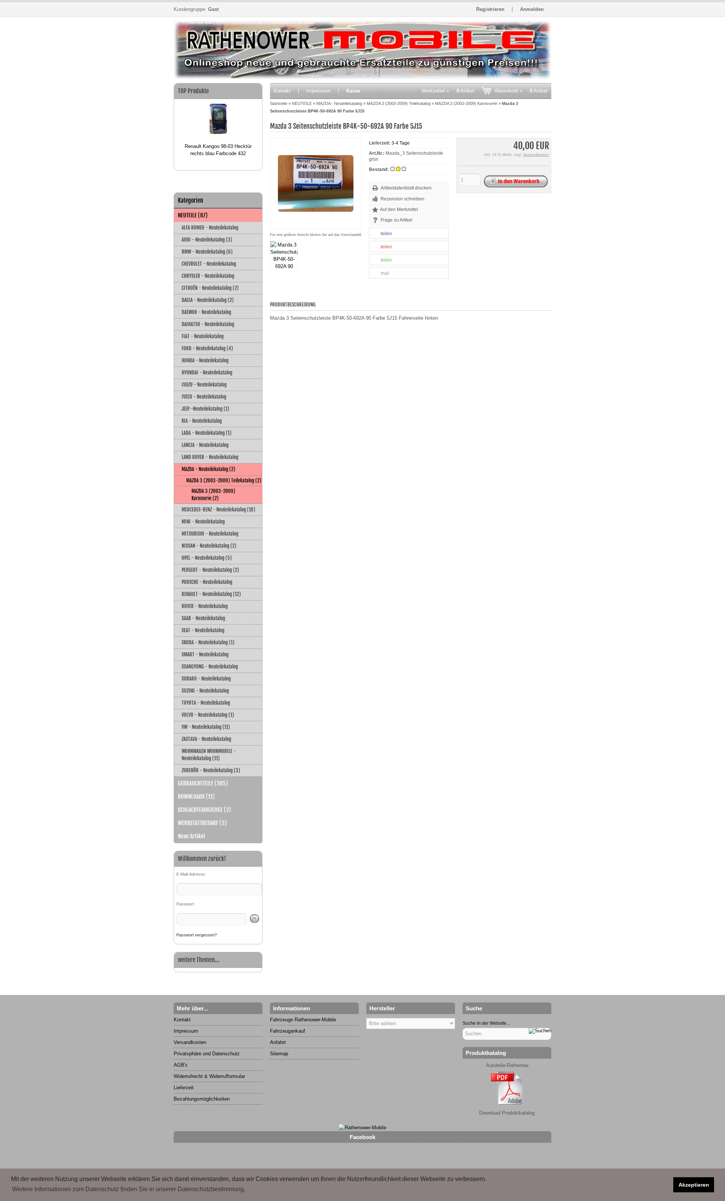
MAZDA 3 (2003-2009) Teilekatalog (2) (223, 480)
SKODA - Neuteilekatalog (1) (208, 642)
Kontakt (282, 91)
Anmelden (532, 9)
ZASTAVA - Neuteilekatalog (206, 739)
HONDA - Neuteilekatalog (205, 360)
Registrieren (490, 9)
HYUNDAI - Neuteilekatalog (207, 373)
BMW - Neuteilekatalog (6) (207, 252)
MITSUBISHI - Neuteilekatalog (210, 534)
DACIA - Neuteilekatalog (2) (208, 300)
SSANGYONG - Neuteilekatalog (210, 667)
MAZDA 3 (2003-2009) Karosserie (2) (213, 494)
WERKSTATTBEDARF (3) (202, 823)
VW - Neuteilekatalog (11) (206, 727)
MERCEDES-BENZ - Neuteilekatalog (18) (218, 510)
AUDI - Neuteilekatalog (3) (207, 240)
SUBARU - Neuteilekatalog (206, 679)
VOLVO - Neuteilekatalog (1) (208, 715)
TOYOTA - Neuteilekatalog (206, 703)
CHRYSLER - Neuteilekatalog (208, 276)
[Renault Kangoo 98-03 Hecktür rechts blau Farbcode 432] (218, 121)
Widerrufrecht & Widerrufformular (209, 1076)
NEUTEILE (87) (193, 215)
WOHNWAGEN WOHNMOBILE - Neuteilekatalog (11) (209, 754)
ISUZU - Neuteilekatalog (204, 385)
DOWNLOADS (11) (196, 796)
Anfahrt (278, 1042)
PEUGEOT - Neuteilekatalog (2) (210, 570)
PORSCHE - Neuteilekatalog (207, 582)
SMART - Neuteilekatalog (205, 654)
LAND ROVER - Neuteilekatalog (210, 457)
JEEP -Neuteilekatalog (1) (205, 409)
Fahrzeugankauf (287, 1031)
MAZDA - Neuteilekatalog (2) (208, 469)
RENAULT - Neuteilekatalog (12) (211, 594)
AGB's (181, 1065)
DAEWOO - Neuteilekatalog (206, 312)
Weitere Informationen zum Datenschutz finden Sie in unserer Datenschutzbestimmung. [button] (128, 1189)
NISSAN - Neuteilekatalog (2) (209, 546)
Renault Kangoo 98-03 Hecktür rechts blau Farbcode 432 (218, 149)
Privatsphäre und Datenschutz (207, 1053)
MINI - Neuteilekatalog (203, 522)
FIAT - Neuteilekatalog (203, 336)
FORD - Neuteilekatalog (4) (207, 348)
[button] (408, 233)
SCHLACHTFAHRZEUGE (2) (204, 809)
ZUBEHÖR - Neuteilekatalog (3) (211, 770)
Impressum (318, 91)
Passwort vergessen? (196, 935)
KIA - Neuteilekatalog (202, 421)
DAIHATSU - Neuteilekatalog (208, 324)
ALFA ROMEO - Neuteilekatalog (210, 228)
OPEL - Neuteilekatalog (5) (207, 558)
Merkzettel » (448, 91)
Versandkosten (536, 154)
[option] (218, 127)
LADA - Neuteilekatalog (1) (206, 433)
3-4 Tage (401, 143)
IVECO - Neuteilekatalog (204, 397)
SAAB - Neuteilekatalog (203, 618)
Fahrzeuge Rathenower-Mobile (303, 1019)
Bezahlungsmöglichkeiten (202, 1099)
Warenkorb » (521, 91)
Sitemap (279, 1053)
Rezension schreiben (402, 199)
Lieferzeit (184, 1087)
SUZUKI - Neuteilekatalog (205, 691)
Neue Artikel (191, 836)
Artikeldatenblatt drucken (406, 188)
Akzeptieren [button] (694, 1185)
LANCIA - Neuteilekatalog (205, 445)
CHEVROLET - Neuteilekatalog (209, 264)
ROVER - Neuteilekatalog (205, 606)
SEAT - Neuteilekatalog (203, 630)
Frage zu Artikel (396, 220)
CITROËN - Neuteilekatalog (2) (210, 288)
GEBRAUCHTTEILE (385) (203, 783)
